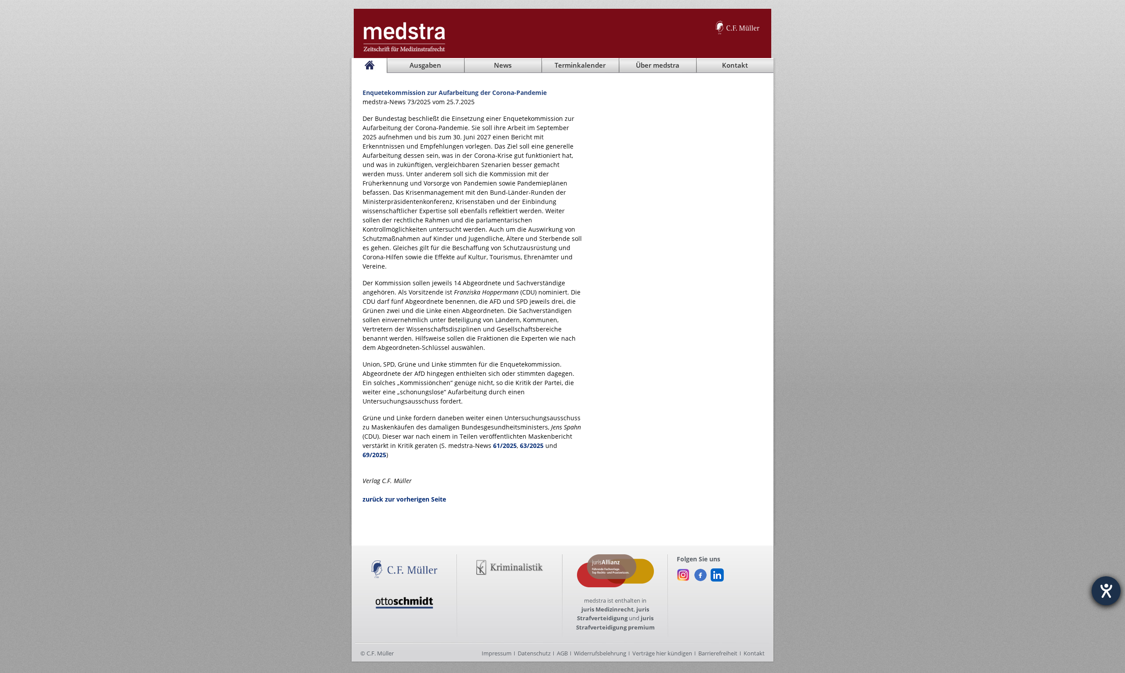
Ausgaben (425, 65)
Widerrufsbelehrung (600, 653)
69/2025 (374, 455)
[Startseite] (369, 65)
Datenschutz (534, 653)
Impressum (497, 653)
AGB (562, 653)
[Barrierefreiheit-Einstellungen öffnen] (1106, 590)
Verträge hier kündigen (662, 653)
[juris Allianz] (615, 559)
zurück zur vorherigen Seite (404, 499)
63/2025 (532, 445)
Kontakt (754, 653)
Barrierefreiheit (717, 653)
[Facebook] (700, 573)
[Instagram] (683, 573)
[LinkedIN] (717, 573)
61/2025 (505, 445)
